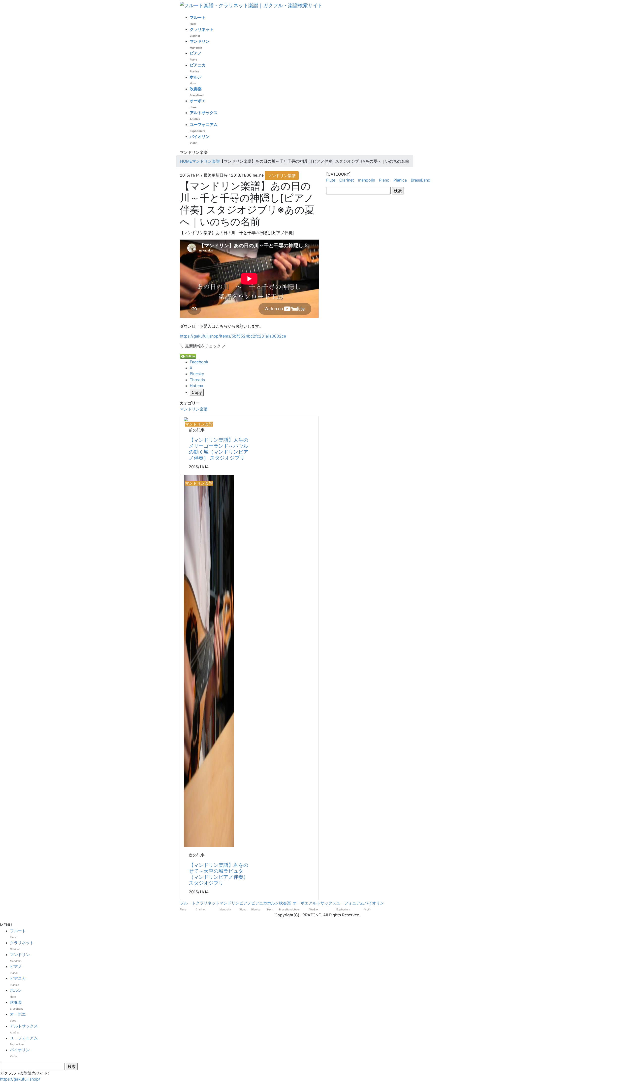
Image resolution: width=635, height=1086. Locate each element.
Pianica (400, 180)
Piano (384, 180)
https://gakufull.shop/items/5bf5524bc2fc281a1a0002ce (233, 336)
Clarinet (346, 180)
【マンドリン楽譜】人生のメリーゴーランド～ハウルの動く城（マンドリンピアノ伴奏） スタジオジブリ (218, 449)
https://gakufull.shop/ (20, 1079)
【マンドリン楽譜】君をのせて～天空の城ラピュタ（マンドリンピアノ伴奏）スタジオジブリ (218, 874)
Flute (330, 180)
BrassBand (420, 180)
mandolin (366, 180)
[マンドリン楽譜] (186, 419)
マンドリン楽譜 (282, 175)
